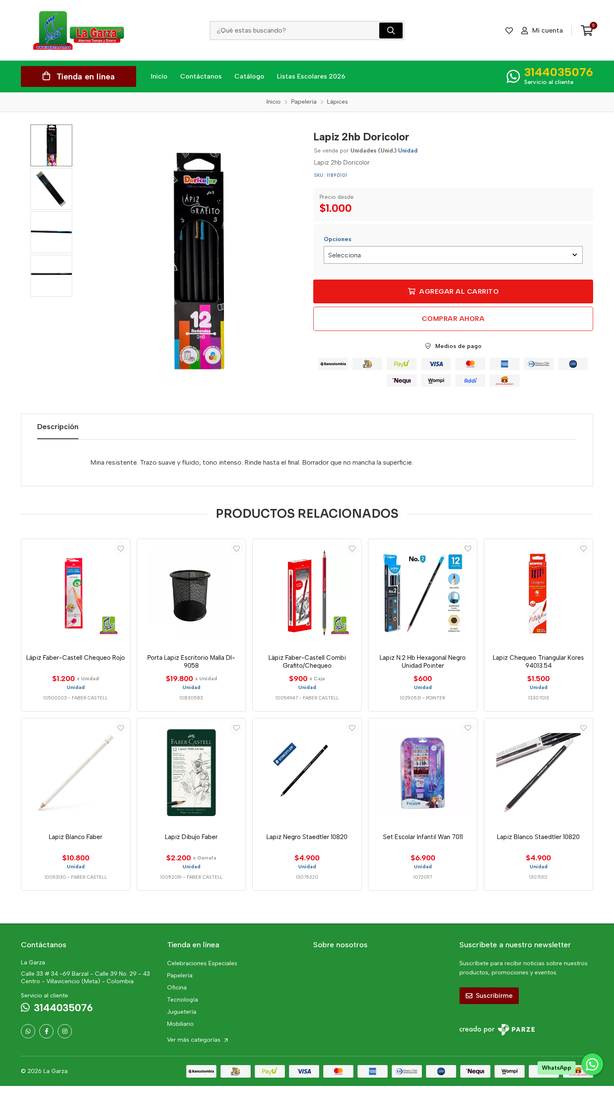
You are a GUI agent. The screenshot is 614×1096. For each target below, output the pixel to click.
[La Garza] (78, 30)
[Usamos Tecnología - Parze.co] (497, 1029)
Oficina (177, 987)
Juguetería (181, 1011)
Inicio (159, 76)
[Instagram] (65, 1031)
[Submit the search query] (391, 30)
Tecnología (182, 999)
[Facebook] (46, 1031)
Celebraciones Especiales (202, 963)
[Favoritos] (509, 30)
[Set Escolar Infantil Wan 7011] (422, 772)
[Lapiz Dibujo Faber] (191, 772)
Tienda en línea (85, 76)
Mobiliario (180, 1023)
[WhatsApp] (28, 1031)
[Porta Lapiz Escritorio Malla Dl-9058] (191, 593)
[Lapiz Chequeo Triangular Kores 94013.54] (538, 593)
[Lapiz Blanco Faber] (75, 772)
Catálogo (249, 76)
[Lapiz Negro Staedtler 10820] (307, 772)
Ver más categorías (194, 1039)
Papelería (180, 975)
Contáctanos (201, 76)
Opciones (337, 239)
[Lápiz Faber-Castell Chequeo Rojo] (75, 593)
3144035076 (558, 72)
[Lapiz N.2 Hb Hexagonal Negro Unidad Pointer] (422, 593)
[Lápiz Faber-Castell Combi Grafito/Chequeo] (307, 593)
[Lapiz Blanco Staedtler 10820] (538, 772)
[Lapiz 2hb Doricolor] (197, 262)
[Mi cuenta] (120, 548)
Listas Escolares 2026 (311, 76)
